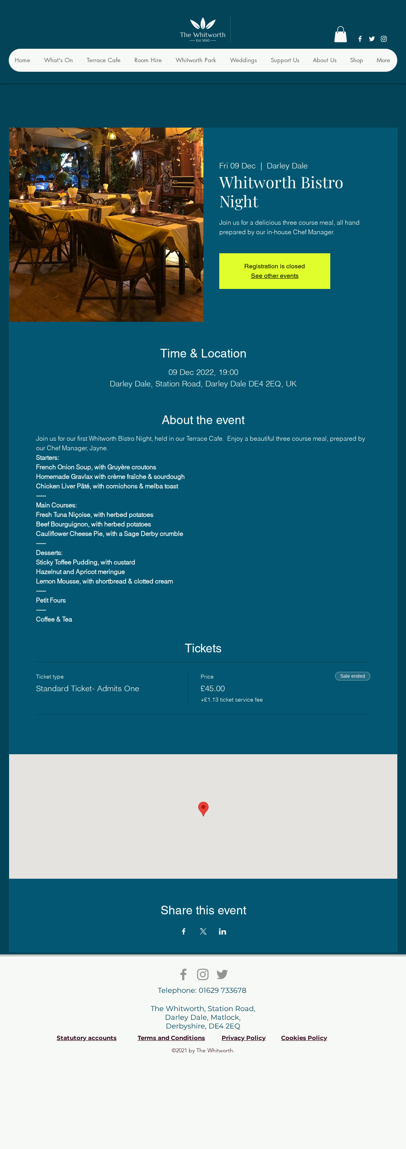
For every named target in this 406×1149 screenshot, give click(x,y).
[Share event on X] (203, 931)
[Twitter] (372, 39)
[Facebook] (360, 39)
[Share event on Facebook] (184, 931)
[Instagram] (384, 39)
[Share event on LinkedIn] (222, 931)
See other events (275, 275)
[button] (340, 34)
